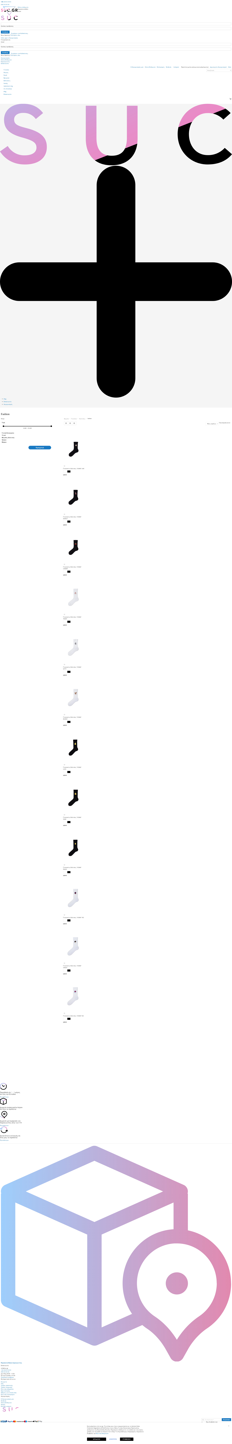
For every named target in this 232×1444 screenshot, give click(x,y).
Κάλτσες (82, 419)
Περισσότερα (4, 1097)
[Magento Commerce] (9, 13)
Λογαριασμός (5, 58)
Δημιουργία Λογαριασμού (218, 67)
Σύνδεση (168, 67)
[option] (64, 471)
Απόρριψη (113, 1439)
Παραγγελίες (5, 61)
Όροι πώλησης (5, 1391)
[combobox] (219, 70)
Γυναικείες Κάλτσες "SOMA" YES (73, 917)
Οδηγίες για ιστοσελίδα (8, 1393)
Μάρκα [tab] (4, 442)
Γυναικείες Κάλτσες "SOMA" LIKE (73, 468)
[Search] (231, 70)
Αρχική (66, 419)
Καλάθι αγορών (6, 1406)
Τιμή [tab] (3, 422)
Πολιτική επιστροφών (7, 1394)
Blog (5, 399)
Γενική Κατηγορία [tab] (8, 433)
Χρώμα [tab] (4, 440)
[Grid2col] (74, 423)
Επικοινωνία (5, 63)
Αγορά (3, 1404)
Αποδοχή (96, 1439)
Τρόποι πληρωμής (6, 1387)
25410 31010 (6, 2)
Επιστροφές (161, 67)
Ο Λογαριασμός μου (137, 67)
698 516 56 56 (5, 4)
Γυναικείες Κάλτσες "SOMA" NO (73, 1016)
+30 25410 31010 (6, 1370)
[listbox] (74, 471)
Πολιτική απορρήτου (7, 1389)
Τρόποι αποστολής (7, 1385)
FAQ (2, 1383)
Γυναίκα (74, 419)
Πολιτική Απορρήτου (102, 1433)
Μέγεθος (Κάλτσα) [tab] (8, 437)
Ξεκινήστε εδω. (15, 35)
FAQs (229, 67)
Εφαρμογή (40, 448)
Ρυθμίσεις (127, 1439)
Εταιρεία (4, 1382)
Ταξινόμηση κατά (224, 423)
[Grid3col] (70, 423)
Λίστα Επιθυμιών (6, 60)
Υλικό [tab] (4, 435)
